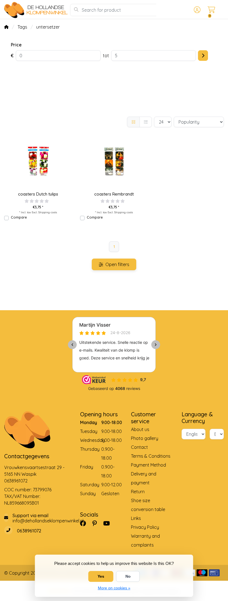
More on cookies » (114, 588)
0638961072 (16, 481)
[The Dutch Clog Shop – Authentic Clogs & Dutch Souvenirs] (37, 10)
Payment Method (148, 465)
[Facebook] (85, 523)
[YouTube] (108, 523)
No (128, 576)
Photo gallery (144, 438)
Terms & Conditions (150, 456)
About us (140, 429)
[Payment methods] (202, 572)
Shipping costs (47, 212)
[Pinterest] (96, 523)
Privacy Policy (145, 527)
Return (138, 491)
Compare (19, 217)
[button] (196, 10)
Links (136, 518)
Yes (101, 576)
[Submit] (203, 55)
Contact (139, 447)
